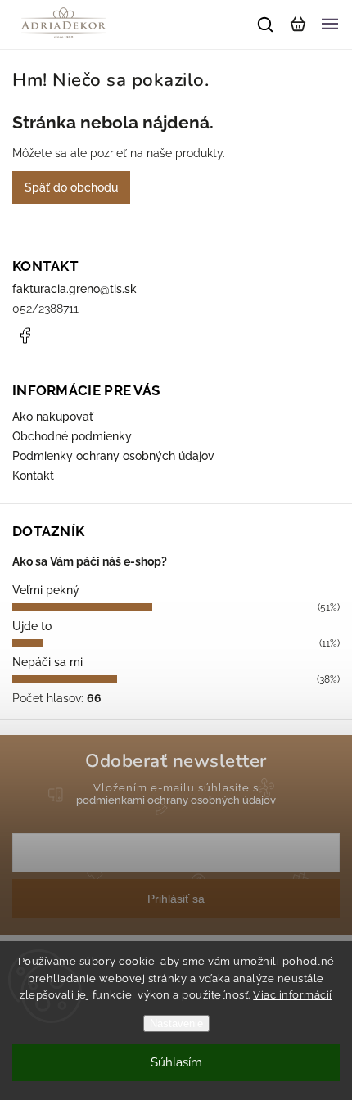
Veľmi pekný (45, 590)
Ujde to (32, 626)
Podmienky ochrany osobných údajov (113, 455)
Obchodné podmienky (72, 436)
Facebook (24, 335)
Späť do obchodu (71, 187)
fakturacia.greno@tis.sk (74, 288)
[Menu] (330, 24)
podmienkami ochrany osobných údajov (176, 800)
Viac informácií (292, 995)
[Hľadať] (266, 24)
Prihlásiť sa (176, 898)
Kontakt (33, 475)
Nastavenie (176, 1023)
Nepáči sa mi (47, 662)
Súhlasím (176, 1062)
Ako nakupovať (52, 416)
